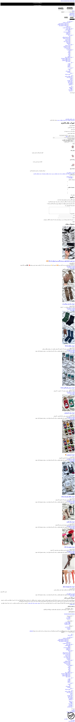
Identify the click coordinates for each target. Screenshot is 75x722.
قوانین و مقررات (67, 622)
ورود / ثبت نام (69, 706)
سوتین (39, 603)
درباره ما (68, 618)
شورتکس (68, 43)
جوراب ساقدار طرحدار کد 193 (68, 496)
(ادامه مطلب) (72, 604)
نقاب (69, 668)
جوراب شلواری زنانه (69, 120)
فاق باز (69, 64)
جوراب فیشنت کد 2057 (69, 547)
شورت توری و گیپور (66, 38)
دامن (69, 55)
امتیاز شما (72, 205)
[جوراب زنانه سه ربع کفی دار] (68, 285)
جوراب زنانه (68, 61)
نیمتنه (69, 54)
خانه (74, 120)
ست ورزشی (68, 70)
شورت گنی (68, 42)
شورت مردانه (67, 40)
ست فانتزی (68, 26)
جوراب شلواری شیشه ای (65, 58)
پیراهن (69, 30)
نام (74, 215)
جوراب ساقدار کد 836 (70, 345)
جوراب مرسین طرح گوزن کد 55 (68, 387)
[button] (71, 267)
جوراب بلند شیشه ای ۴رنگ (69, 586)
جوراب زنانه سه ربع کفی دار (68, 303)
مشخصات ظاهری (71, 135)
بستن (74, 709)
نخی (69, 36)
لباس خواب (30, 603)
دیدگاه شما (72, 213)
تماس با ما (68, 617)
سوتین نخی (68, 48)
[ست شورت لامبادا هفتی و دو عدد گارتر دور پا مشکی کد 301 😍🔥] (68, 242)
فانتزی (69, 56)
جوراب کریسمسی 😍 (70, 454)
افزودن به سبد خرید (71, 138)
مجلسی (68, 65)
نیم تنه (69, 68)
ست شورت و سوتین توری (63, 23)
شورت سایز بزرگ (67, 41)
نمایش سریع (72, 268)
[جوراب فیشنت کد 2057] (68, 544)
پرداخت (68, 629)
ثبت (73, 143)
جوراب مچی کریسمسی (69, 412)
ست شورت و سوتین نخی (63, 25)
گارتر (69, 50)
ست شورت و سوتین (66, 22)
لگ (69, 69)
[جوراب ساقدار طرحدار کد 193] (68, 477)
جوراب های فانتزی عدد (69, 137)
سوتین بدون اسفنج (66, 46)
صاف (67, 136)
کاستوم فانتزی (67, 29)
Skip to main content (71, 0)
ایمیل (74, 217)
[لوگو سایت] (70, 9)
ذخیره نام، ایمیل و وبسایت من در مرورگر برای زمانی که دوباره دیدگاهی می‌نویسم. (58, 219)
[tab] (69, 176)
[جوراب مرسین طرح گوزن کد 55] (68, 368)
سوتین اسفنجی (67, 45)
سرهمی (68, 66)
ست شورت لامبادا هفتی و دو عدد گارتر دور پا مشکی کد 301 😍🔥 (60, 261)
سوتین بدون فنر (67, 47)
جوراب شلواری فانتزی (66, 60)
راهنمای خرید (67, 621)
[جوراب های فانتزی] (68, 519)
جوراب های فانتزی (71, 521)
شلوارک (68, 687)
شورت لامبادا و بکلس (66, 37)
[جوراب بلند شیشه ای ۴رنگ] (68, 568)
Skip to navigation (64, 0)
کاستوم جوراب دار (67, 31)
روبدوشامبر (68, 33)
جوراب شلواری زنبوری (66, 59)
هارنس (69, 51)
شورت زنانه (35, 603)
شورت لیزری (67, 39)
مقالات (69, 616)
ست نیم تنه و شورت (66, 27)
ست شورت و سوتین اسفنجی (62, 24)
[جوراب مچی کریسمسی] (68, 410)
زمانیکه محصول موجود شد (68, 141)
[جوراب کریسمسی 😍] (68, 435)
